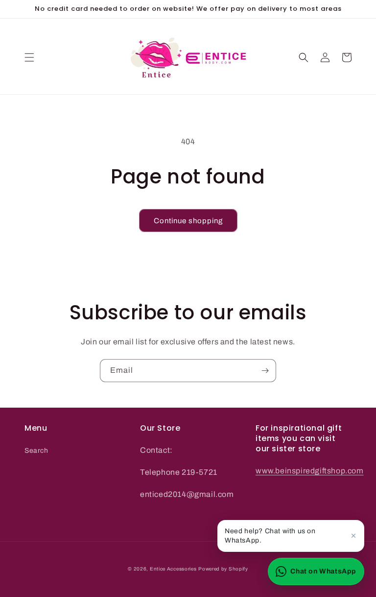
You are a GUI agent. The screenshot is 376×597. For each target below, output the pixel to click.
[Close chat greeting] (353, 535)
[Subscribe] (265, 370)
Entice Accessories (173, 568)
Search (36, 450)
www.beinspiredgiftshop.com (310, 471)
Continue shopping (188, 221)
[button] (29, 57)
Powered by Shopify (223, 568)
